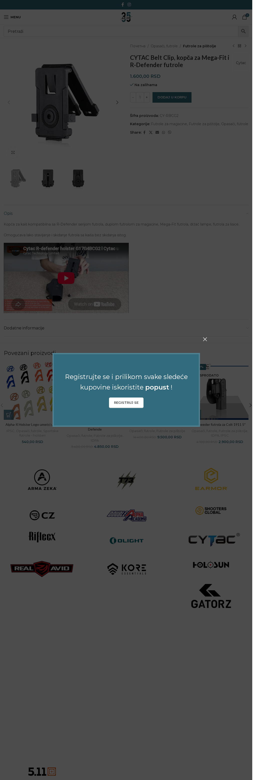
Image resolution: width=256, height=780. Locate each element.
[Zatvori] (205, 339)
